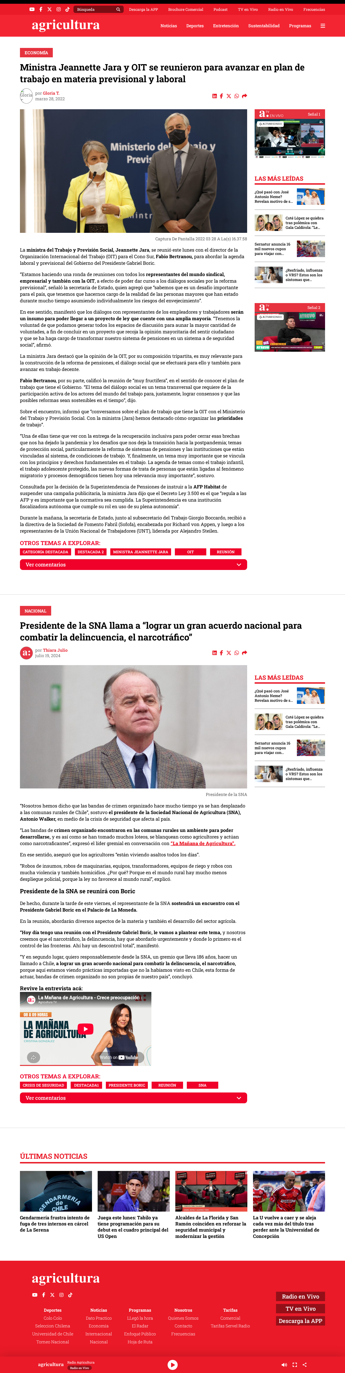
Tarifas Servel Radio (230, 1326)
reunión (226, 551)
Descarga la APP (143, 9)
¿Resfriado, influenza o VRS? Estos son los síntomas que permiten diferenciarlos (304, 275)
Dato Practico (99, 1318)
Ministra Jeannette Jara (140, 551)
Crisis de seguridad (43, 1085)
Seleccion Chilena (52, 1326)
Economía (36, 52)
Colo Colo (53, 1318)
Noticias (169, 25)
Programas (300, 25)
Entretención (226, 25)
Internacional (98, 1334)
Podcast (221, 9)
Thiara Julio (55, 650)
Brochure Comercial (185, 9)
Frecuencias (314, 9)
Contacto (183, 1326)
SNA (203, 1085)
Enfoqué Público (140, 1334)
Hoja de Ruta (140, 1342)
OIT (190, 551)
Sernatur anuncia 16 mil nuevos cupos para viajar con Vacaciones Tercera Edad (272, 249)
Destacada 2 (91, 551)
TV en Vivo (248, 9)
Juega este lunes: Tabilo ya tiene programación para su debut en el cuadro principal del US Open (133, 1226)
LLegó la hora (140, 1318)
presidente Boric (127, 1085)
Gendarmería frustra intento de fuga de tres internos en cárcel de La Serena (55, 1223)
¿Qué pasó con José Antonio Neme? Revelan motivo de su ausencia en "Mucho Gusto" (274, 197)
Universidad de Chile (52, 1334)
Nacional (35, 611)
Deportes (195, 25)
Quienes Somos (183, 1318)
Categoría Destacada (45, 551)
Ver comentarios (46, 564)
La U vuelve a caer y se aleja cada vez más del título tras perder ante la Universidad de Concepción (286, 1226)
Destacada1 (86, 1085)
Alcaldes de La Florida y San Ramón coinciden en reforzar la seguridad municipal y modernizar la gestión (210, 1226)
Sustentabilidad (264, 25)
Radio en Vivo (280, 9)
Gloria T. (51, 93)
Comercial (230, 1318)
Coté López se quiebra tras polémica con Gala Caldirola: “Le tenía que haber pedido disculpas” (305, 223)
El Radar (140, 1326)
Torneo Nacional (52, 1342)
